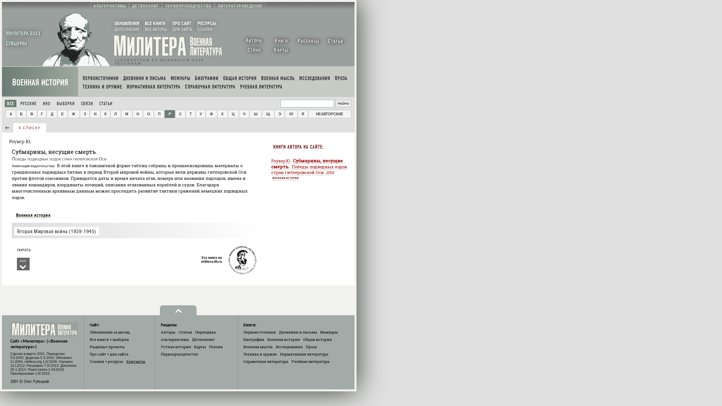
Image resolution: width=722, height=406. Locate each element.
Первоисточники (259, 332)
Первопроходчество (179, 354)
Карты (200, 346)
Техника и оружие (260, 354)
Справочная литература (265, 361)
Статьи (106, 104)
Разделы (107, 346)
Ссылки (106, 361)
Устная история (176, 346)
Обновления (110, 332)
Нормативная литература (304, 354)
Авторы (168, 332)
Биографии (253, 339)
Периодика (205, 332)
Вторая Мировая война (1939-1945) (56, 231)
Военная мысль (258, 346)
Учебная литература (310, 361)
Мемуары (329, 332)
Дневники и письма (298, 332)
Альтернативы (175, 339)
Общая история (317, 339)
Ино (46, 104)
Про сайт (109, 354)
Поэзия (216, 346)
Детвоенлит (203, 339)
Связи (87, 104)
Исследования (289, 346)
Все (10, 104)
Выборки (66, 104)
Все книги (109, 339)
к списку (30, 128)
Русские (28, 104)
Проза (311, 346)
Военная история (40, 82)
